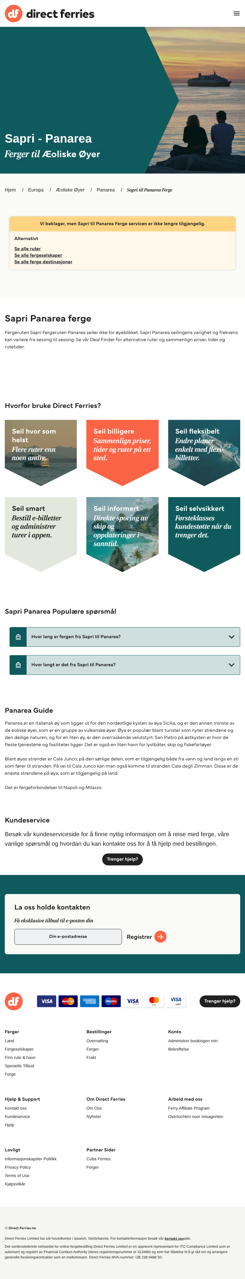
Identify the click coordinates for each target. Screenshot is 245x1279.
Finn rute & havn (20, 1057)
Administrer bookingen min (193, 1040)
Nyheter (93, 1116)
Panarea (106, 190)
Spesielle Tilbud (19, 1065)
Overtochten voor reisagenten (195, 1116)
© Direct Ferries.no (20, 1228)
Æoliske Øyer (70, 190)
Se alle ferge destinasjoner (43, 262)
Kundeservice (17, 1116)
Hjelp (9, 1124)
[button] (125, 637)
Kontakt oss (16, 1108)
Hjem (10, 190)
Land (9, 1040)
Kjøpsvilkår (15, 1183)
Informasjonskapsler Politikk (31, 1158)
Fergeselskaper (19, 1049)
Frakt (91, 1057)
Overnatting (97, 1040)
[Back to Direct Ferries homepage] (49, 13)
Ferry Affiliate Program (189, 1108)
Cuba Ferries (98, 1158)
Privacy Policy (18, 1167)
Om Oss (94, 1108)
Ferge (10, 1074)
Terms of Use (17, 1175)
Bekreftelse (178, 1049)
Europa (36, 190)
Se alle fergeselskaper (38, 255)
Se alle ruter (27, 248)
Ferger (92, 1049)
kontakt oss (174, 1239)
